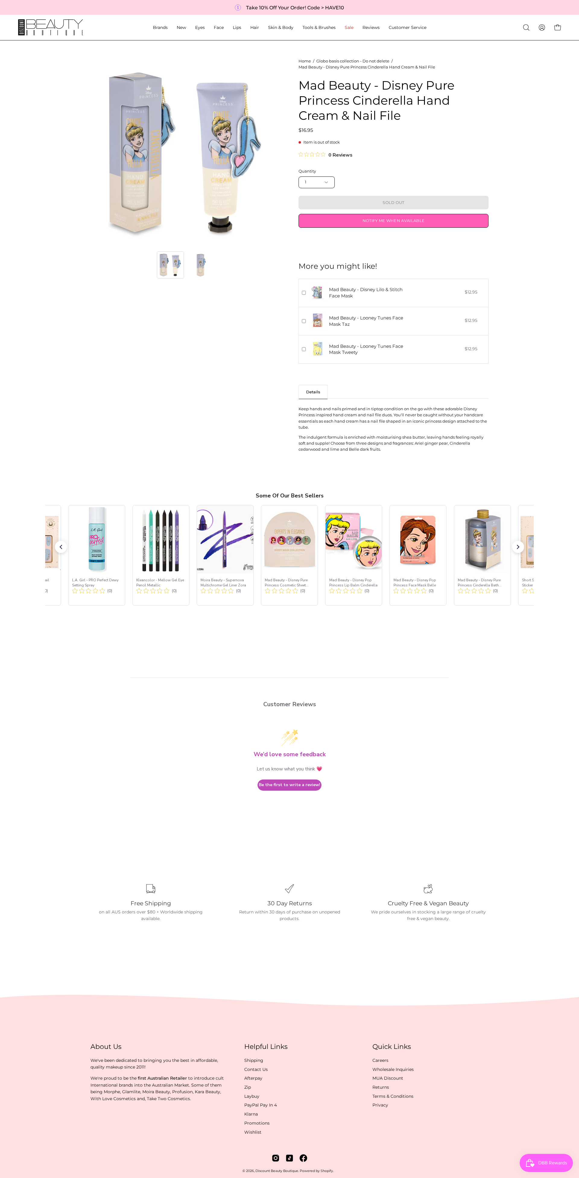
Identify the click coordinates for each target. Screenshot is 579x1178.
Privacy (380, 1105)
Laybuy (251, 1096)
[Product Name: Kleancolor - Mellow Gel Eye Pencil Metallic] (160, 555)
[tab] (313, 391)
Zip (247, 1087)
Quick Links (391, 1047)
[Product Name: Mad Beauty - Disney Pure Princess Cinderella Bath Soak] (482, 555)
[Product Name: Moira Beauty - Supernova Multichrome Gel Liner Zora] (225, 555)
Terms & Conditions (392, 1096)
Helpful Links (266, 1047)
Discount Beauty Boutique (276, 1171)
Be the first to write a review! (289, 785)
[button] (160, 27)
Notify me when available (393, 220)
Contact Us (256, 1069)
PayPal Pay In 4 (260, 1105)
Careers (380, 1060)
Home (305, 61)
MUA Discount (387, 1078)
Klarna (251, 1114)
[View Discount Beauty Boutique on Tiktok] (289, 1158)
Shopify (327, 1171)
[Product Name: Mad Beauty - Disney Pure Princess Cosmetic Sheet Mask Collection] (289, 555)
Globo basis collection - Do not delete (352, 61)
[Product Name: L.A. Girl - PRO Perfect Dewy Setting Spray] (96, 555)
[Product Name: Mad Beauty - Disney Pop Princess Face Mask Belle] (418, 555)
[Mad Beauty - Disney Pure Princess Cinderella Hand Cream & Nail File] (170, 264)
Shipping (253, 1060)
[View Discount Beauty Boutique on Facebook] (303, 1158)
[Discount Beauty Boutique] (51, 27)
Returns (380, 1087)
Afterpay (253, 1078)
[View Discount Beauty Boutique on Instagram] (275, 1158)
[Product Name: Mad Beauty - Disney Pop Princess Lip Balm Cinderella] (353, 555)
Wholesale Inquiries (393, 1069)
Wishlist (252, 1132)
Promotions (257, 1123)
